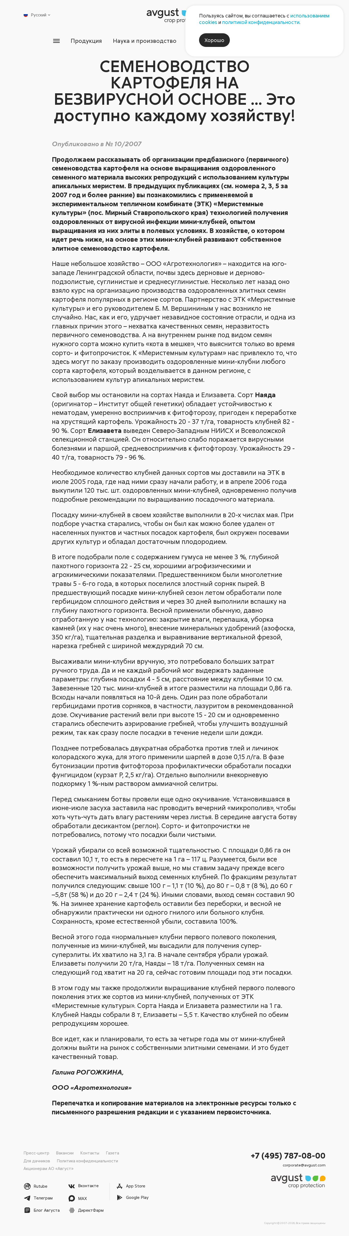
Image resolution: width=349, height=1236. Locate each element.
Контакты (89, 1152)
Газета (112, 1152)
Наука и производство (144, 40)
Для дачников (36, 1160)
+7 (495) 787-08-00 (288, 1155)
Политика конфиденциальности (87, 1160)
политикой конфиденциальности (260, 22)
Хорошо (214, 40)
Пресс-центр (36, 1152)
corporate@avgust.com (304, 1165)
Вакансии (65, 1152)
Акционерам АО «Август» (48, 1168)
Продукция (86, 40)
